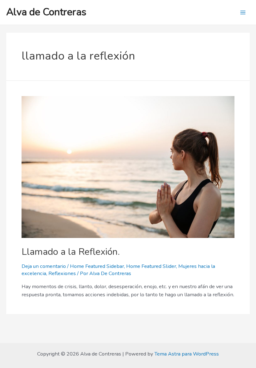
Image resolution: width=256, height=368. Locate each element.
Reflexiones (62, 273)
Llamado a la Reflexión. (71, 251)
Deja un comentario (44, 266)
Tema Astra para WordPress (186, 353)
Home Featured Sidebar (97, 266)
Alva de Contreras (46, 12)
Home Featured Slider (151, 266)
